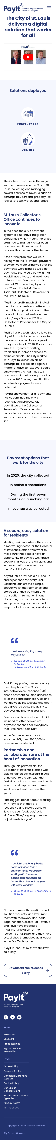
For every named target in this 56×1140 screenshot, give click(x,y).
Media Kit (9, 1039)
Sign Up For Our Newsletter (13, 1050)
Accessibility (11, 1066)
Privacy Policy (12, 1103)
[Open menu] (48, 8)
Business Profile (13, 1071)
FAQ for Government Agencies (16, 1097)
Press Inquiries (12, 1044)
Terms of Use (11, 1107)
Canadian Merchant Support (15, 1077)
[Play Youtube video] (28, 57)
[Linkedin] (12, 1017)
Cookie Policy (11, 1083)
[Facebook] (6, 1017)
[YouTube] (19, 1017)
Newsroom (10, 1034)
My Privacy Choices (14, 1133)
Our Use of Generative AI (12, 1089)
